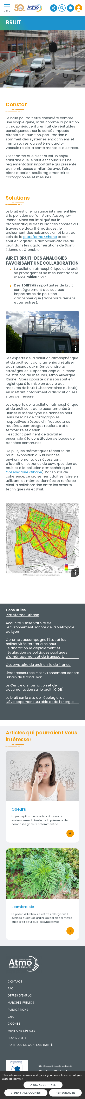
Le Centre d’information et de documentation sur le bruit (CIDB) (35, 687)
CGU (11, 1017)
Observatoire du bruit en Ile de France (38, 665)
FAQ (10, 988)
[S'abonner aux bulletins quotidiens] (70, 8)
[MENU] (7, 6)
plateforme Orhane (40, 237)
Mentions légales (21, 1031)
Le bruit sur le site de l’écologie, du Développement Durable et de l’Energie (40, 699)
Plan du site (17, 1038)
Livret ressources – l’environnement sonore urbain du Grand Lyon (42, 675)
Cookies (14, 1023)
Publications (18, 1010)
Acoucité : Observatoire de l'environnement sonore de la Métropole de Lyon (40, 627)
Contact (15, 981)
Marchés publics (21, 1002)
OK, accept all (44, 1085)
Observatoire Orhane (24, 472)
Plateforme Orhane (22, 615)
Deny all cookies (27, 1092)
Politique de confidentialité (30, 1045)
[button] (62, 8)
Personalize (65, 1092)
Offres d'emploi (20, 995)
